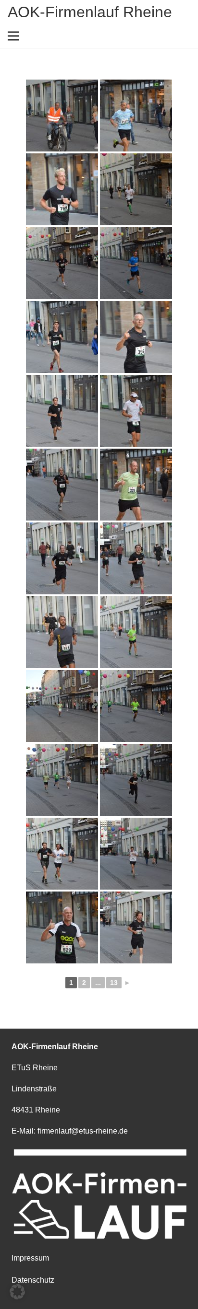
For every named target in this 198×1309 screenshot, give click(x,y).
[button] (17, 1291)
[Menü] (13, 36)
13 (114, 982)
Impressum (30, 1258)
